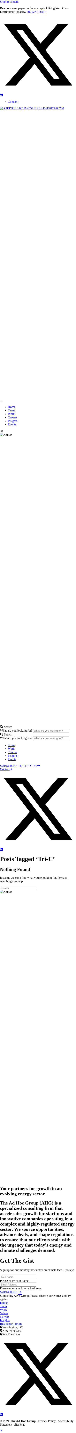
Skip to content (9, 1)
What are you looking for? (16, 730)
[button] (38, 91)
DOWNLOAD (36, 11)
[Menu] (1, 401)
